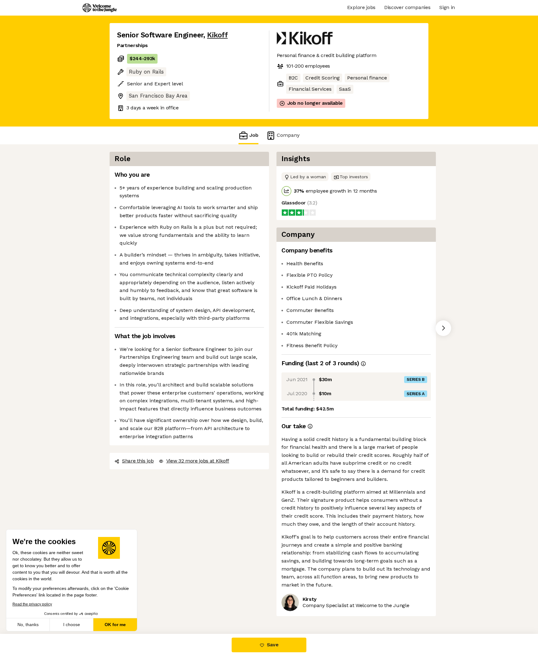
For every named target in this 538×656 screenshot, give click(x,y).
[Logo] (100, 7)
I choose (71, 624)
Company (288, 135)
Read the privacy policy (32, 604)
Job (253, 135)
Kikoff (217, 35)
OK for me (115, 624)
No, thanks (28, 624)
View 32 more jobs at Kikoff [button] (197, 461)
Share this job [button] (138, 461)
